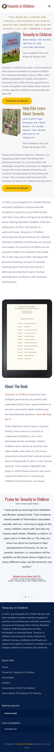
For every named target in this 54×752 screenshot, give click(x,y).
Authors (6, 682)
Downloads (8, 677)
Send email (10, 713)
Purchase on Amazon (17, 101)
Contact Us (10, 728)
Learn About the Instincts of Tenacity (21, 693)
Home (5, 667)
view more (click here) (27, 503)
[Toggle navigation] (49, 6)
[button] (22, 597)
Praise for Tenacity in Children (18, 672)
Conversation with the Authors (18, 688)
